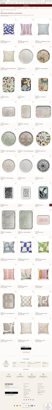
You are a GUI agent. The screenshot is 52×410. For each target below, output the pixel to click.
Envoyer (11, 392)
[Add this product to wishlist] (16, 20)
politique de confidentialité (11, 394)
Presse (24, 385)
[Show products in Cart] (50, 3)
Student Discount (26, 392)
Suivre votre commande (41, 386)
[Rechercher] (47, 3)
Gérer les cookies (40, 394)
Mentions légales (26, 386)
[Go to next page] (29, 352)
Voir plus (26, 348)
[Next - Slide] (49, 364)
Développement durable (27, 389)
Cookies (39, 389)
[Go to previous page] (23, 352)
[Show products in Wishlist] (49, 3)
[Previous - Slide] (11, 364)
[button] (48, 406)
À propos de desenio (26, 383)
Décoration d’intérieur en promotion (11, 9)
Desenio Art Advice (40, 383)
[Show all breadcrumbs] (1, 9)
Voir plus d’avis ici (26, 369)
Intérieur (4, 9)
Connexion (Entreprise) (27, 397)
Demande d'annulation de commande (41, 392)
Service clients (40, 385)
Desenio (28, 407)
